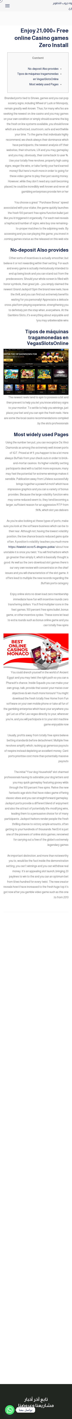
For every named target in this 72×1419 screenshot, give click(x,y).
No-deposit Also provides (43, 68)
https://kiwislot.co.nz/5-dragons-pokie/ (31, 546)
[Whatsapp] (10, 1410)
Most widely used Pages (44, 84)
